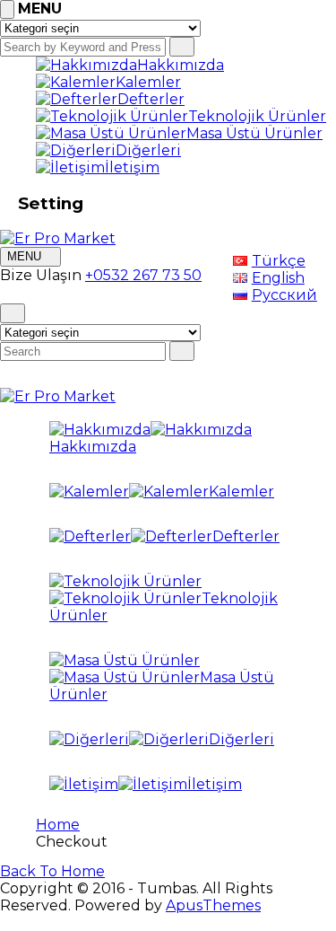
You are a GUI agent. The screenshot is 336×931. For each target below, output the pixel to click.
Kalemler (148, 82)
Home (58, 824)
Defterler (151, 99)
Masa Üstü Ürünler (254, 133)
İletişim (132, 167)
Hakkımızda (180, 65)
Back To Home (52, 871)
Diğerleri (148, 150)
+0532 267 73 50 (143, 275)
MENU (26, 256)
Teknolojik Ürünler (257, 116)
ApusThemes (213, 905)
